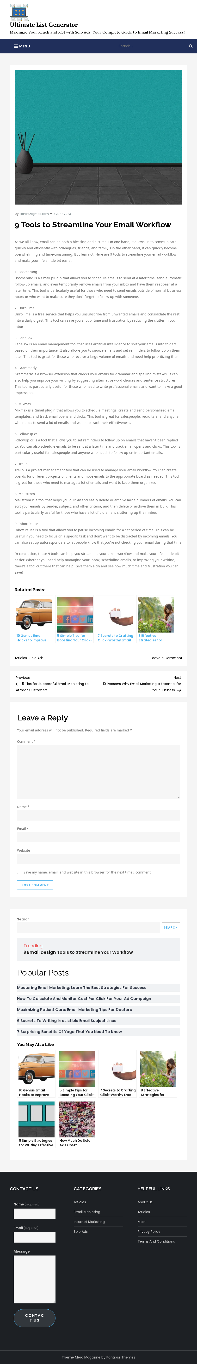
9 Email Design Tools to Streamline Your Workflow (78, 952)
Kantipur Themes (120, 1357)
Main (142, 1221)
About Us (145, 1202)
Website (23, 850)
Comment (26, 741)
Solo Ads (36, 658)
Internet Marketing (89, 1221)
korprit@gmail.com (34, 214)
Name (23, 807)
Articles (21, 658)
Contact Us (34, 1318)
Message (22, 1251)
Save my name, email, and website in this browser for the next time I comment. (88, 872)
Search (23, 919)
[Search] (191, 46)
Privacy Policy (149, 1231)
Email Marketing (87, 1212)
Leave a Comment (166, 658)
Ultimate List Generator (44, 25)
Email (23, 828)
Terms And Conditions (156, 1241)
